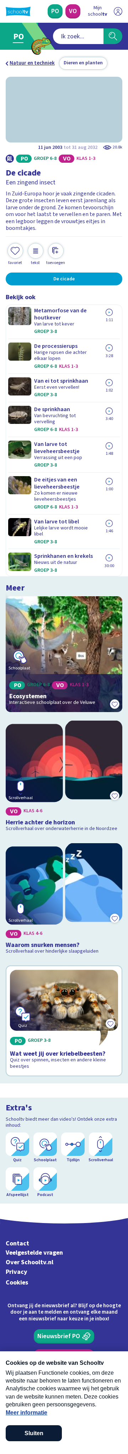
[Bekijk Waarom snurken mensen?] (64, 900)
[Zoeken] (112, 36)
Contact (17, 1243)
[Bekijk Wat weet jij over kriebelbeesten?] (64, 1020)
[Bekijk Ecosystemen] (64, 654)
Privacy (16, 1271)
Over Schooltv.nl (29, 1262)
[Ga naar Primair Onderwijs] (20, 36)
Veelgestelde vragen (34, 1252)
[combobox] (78, 36)
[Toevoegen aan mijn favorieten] (114, 704)
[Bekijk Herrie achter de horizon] (64, 778)
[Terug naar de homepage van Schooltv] (18, 11)
